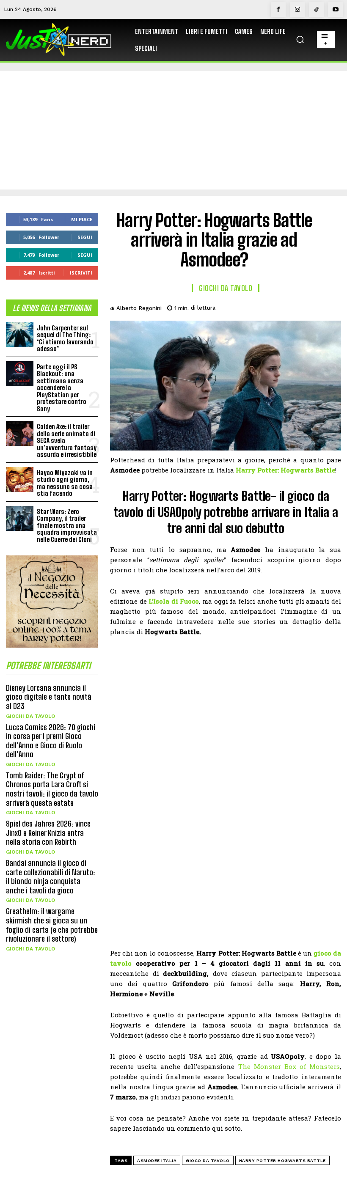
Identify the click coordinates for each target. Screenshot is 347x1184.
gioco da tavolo (208, 1160)
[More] (332, 306)
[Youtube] (335, 9)
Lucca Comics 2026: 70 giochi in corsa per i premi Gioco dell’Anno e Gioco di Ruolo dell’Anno (50, 740)
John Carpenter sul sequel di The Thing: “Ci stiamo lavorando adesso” (65, 338)
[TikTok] (316, 9)
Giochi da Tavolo (30, 716)
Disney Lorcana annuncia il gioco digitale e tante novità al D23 (48, 697)
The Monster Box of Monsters (289, 1066)
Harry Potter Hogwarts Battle (282, 1160)
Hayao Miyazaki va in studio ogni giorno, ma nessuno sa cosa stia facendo (65, 483)
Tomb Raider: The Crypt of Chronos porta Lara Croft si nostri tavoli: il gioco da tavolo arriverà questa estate (52, 789)
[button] (300, 39)
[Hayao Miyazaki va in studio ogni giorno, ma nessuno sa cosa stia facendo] (19, 479)
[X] (273, 306)
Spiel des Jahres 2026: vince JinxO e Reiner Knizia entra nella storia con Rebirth (48, 832)
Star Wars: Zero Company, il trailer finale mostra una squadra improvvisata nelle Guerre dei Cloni (67, 525)
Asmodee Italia (156, 1160)
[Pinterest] (292, 306)
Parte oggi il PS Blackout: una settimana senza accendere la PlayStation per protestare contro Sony (61, 387)
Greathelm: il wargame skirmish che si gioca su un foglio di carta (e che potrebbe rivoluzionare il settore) (52, 925)
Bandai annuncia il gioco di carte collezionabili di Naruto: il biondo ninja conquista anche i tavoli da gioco (50, 876)
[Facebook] (278, 9)
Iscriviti (81, 272)
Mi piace (81, 219)
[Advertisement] (173, 130)
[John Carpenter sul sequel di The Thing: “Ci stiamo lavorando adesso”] (19, 334)
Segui (84, 237)
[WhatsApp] (312, 306)
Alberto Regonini (139, 308)
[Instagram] (297, 9)
